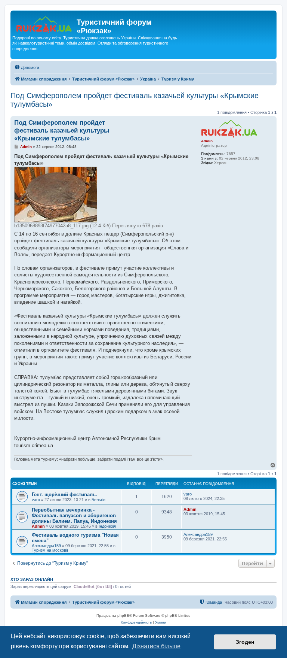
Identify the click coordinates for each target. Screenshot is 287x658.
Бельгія (98, 499)
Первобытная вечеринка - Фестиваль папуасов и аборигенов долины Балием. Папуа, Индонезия (74, 515)
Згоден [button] (245, 642)
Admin (207, 141)
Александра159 (46, 545)
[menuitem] (26, 67)
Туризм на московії (50, 550)
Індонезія (107, 526)
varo (36, 499)
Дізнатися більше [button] (156, 646)
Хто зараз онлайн (31, 579)
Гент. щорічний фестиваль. (64, 494)
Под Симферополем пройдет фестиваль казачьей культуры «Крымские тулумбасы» (134, 99)
